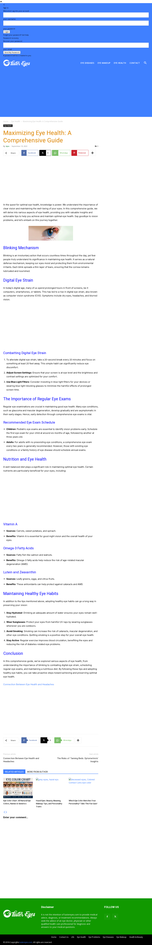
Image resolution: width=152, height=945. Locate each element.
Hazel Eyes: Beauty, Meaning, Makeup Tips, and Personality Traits (49, 804)
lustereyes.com (25, 942)
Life (72, 937)
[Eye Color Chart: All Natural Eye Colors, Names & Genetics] (18, 788)
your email (7, 49)
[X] (115, 917)
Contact (135, 62)
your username (9, 19)
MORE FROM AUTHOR (37, 772)
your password (9, 29)
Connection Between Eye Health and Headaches (28, 684)
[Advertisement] (76, 94)
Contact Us (63, 937)
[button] (145, 63)
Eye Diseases (87, 62)
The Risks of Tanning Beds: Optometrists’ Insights (77, 760)
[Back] (4, 5)
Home (5, 121)
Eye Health (120, 62)
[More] (92, 153)
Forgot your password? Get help (16, 35)
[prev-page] (4, 812)
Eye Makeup (104, 62)
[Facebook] (107, 917)
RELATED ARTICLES (14, 772)
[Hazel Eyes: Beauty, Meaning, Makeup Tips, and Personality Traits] (50, 788)
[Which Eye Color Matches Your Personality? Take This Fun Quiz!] (83, 788)
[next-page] (6, 812)
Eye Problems (94, 937)
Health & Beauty (136, 937)
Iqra (7, 146)
